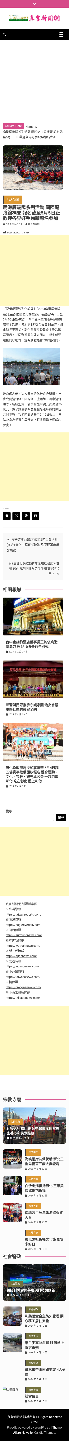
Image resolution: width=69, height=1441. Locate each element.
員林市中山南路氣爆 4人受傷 (45, 1372)
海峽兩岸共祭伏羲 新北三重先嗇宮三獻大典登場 (44, 1161)
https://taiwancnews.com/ (23, 977)
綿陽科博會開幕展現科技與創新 (31, 1290)
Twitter (16, 516)
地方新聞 (13, 199)
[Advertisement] (34, 76)
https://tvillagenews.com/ (23, 998)
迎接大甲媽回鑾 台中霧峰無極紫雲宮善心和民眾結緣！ (33, 1130)
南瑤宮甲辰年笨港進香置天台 (44, 1215)
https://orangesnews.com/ (23, 987)
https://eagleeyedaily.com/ (24, 925)
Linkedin (35, 516)
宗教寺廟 (15, 1122)
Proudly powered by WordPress (29, 1427)
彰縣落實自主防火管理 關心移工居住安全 (44, 1318)
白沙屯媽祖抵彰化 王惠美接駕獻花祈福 (44, 1188)
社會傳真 (32, 1396)
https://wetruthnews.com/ (23, 946)
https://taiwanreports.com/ (24, 914)
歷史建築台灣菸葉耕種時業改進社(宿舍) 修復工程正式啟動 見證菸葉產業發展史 (33, 545)
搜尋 (9, 811)
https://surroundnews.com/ (24, 935)
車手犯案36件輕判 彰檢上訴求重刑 (44, 1345)
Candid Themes (44, 1432)
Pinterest (26, 516)
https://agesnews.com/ (21, 956)
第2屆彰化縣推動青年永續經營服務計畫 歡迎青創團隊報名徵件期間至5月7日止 (34, 569)
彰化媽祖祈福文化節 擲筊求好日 (44, 1241)
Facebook (7, 516)
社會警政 (15, 1283)
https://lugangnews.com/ (22, 966)
